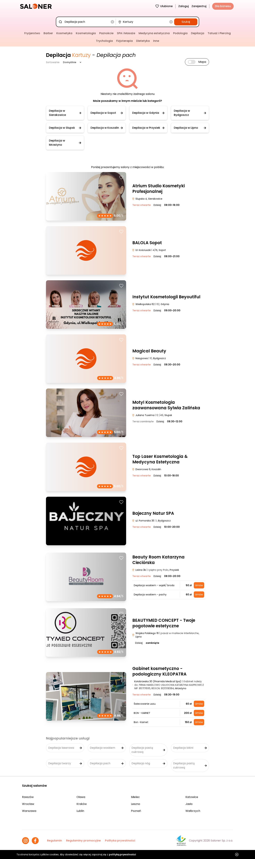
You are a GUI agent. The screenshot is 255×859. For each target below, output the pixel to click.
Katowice (191, 797)
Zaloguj (183, 6)
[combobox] (87, 21)
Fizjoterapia (124, 41)
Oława (80, 797)
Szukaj (186, 22)
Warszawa (29, 811)
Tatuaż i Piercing (219, 33)
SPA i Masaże (126, 33)
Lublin (80, 811)
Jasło (189, 804)
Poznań (136, 811)
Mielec (135, 797)
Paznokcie (106, 33)
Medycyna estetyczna (154, 33)
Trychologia (104, 41)
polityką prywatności (122, 854)
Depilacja (197, 33)
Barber (48, 33)
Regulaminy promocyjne (83, 841)
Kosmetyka (64, 33)
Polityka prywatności (120, 841)
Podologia (180, 33)
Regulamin (54, 841)
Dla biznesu (223, 6)
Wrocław (28, 804)
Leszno (135, 804)
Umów (199, 585)
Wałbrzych (192, 811)
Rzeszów (28, 797)
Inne (156, 41)
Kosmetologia (86, 33)
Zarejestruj (199, 6)
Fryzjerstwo (32, 33)
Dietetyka (143, 41)
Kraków (81, 804)
